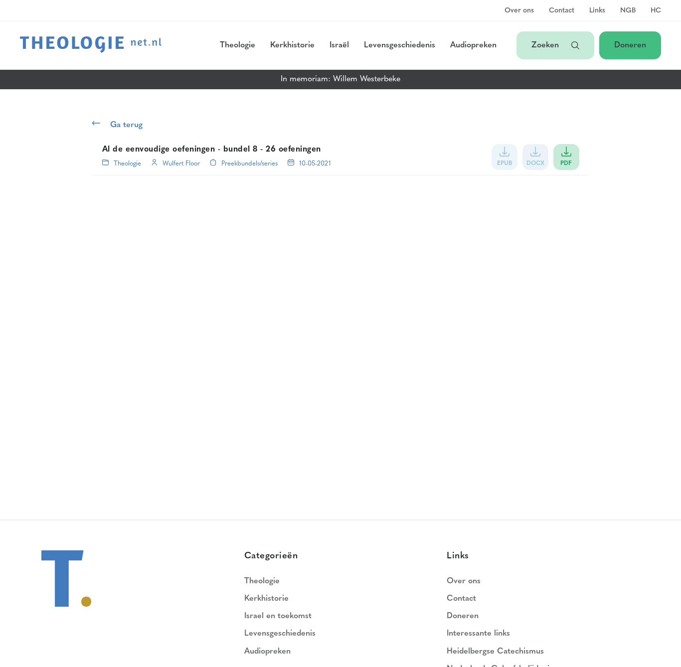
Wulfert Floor (181, 164)
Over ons (519, 10)
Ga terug (126, 125)
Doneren (630, 45)
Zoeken (546, 45)
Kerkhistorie (292, 45)
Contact (561, 10)
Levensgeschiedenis (399, 45)
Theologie (237, 45)
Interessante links (478, 634)
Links (597, 10)
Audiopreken (473, 45)
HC (656, 10)
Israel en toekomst (278, 616)
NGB (628, 10)
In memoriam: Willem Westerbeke (340, 79)
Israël (339, 45)
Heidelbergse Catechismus (495, 652)
